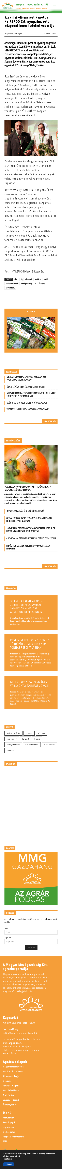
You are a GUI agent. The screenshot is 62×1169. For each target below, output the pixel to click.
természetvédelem (31, 744)
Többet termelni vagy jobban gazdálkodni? (28, 409)
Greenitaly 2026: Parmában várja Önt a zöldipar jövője (29, 684)
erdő (46, 279)
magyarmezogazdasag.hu (31, 4)
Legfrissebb (11, 372)
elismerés (28, 279)
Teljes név (7, 937)
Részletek (7, 1159)
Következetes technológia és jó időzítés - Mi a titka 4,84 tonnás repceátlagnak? (29, 644)
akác (16, 279)
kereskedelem (12, 739)
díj (21, 279)
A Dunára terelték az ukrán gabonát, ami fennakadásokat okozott (26, 379)
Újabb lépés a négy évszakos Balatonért (26, 386)
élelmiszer (10, 750)
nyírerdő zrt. (10, 287)
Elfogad (9, 1164)
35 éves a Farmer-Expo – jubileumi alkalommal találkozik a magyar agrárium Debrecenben (26, 606)
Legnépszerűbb (13, 440)
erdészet (38, 279)
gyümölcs (41, 733)
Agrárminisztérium (13, 733)
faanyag (42, 283)
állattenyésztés (49, 744)
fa (35, 283)
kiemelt (37, 739)
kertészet (25, 739)
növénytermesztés (13, 744)
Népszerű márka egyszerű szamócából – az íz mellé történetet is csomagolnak (31, 395)
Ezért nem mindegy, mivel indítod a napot (27, 402)
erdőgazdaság (26, 283)
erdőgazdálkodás (12, 283)
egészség (29, 733)
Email (6, 928)
